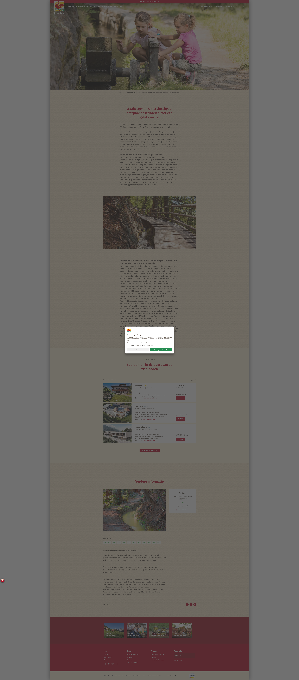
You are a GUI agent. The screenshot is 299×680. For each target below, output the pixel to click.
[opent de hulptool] (2, 580)
